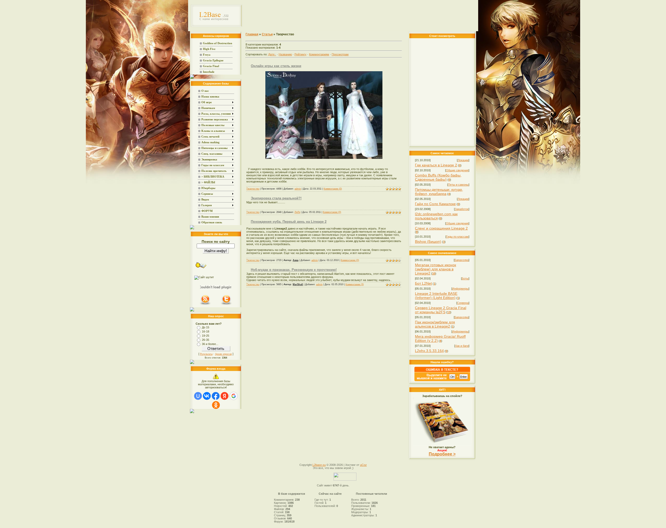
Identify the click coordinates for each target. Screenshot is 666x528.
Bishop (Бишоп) (428, 241)
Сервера (463, 302)
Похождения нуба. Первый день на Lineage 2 (288, 222)
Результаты (206, 354)
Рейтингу (300, 54)
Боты (465, 278)
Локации (463, 160)
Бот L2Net (423, 283)
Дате (271, 54)
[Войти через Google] (233, 396)
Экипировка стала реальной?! (276, 198)
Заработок (462, 209)
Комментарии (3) (354, 284)
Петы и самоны (458, 184)
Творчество (252, 188)
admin (297, 188)
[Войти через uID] (198, 396)
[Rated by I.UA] (345, 479)
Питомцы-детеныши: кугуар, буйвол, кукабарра (439, 191)
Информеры (460, 288)
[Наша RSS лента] (205, 304)
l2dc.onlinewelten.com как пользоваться (436, 216)
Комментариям (319, 54)
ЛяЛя (297, 212)
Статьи (267, 34)
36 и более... (210, 344)
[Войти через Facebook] (216, 396)
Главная (252, 34)
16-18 (205, 331)
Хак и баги (462, 345)
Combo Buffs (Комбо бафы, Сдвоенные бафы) (438, 177)
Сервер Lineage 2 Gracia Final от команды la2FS (440, 310)
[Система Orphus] (442, 380)
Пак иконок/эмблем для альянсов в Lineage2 (435, 324)
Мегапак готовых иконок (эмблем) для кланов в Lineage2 (435, 269)
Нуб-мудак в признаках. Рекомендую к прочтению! (294, 270)
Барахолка (461, 260)
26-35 (205, 339)
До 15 (205, 327)
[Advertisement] (360, 15)
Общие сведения (457, 170)
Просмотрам (340, 54)
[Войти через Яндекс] (224, 396)
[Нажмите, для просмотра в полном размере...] (323, 157)
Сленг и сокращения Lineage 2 (441, 228)
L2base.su (319, 464)
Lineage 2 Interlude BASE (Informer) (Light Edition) (436, 295)
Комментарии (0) (333, 188)
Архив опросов (223, 354)
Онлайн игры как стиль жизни (276, 66)
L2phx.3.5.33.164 (429, 351)
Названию (285, 54)
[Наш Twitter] (226, 304)
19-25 (205, 335)
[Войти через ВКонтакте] (207, 396)
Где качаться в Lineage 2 (436, 165)
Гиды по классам (457, 236)
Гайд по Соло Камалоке (435, 204)
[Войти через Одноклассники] (216, 405)
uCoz (363, 464)
